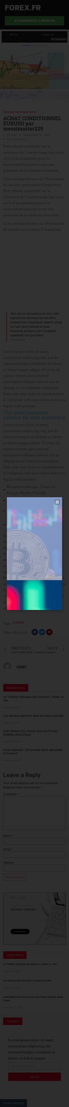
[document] (34, 553)
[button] (57, 502)
